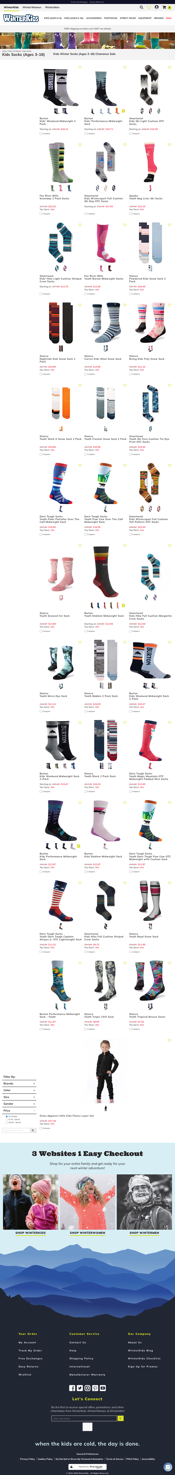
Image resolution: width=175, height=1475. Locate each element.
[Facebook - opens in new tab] (72, 1388)
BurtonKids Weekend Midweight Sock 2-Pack (149, 696)
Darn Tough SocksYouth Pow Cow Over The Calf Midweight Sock (103, 519)
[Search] (33, 1130)
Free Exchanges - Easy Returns (87, 2)
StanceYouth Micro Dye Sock (53, 694)
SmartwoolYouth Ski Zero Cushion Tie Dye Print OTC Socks (149, 439)
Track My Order (30, 1350)
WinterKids (11, 7)
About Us (135, 1342)
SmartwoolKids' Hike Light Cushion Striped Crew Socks (60, 278)
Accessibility (148, 1459)
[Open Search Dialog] (141, 7)
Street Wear (128, 18)
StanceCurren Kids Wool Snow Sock (103, 357)
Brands (159, 18)
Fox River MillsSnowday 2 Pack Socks (54, 197)
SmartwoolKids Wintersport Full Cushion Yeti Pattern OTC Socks (148, 519)
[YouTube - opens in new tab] (103, 1388)
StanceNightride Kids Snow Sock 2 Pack (57, 358)
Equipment (145, 18)
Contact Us (77, 1342)
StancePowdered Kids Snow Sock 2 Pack (147, 278)
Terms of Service (114, 1459)
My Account (27, 1342)
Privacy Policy (27, 1459)
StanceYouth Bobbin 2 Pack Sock (101, 694)
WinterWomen (32, 7)
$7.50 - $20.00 (14, 1119)
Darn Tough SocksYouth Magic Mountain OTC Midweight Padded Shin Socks (148, 776)
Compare (46, 133)
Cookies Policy (45, 1459)
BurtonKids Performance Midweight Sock (58, 856)
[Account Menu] (156, 7)
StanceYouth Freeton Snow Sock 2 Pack (105, 437)
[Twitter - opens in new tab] (80, 1388)
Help (73, 1350)
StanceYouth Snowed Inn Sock (55, 614)
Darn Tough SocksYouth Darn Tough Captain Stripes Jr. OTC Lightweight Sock (61, 936)
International (79, 1366)
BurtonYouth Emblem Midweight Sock (104, 614)
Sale (169, 18)
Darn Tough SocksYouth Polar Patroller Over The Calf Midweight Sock (59, 519)
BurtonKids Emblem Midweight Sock (103, 855)
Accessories (94, 18)
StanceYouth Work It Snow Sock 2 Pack (61, 437)
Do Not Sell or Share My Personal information (79, 1459)
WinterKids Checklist (144, 1358)
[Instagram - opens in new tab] (87, 1388)
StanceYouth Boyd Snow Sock (143, 935)
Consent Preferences (87, 1454)
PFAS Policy (132, 1459)
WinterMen (52, 7)
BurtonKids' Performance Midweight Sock (103, 121)
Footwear (110, 18)
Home (4, 51)
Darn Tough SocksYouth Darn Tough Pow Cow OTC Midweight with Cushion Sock (150, 856)
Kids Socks (27, 51)
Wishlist (25, 1374)
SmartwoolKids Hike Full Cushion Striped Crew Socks (103, 936)
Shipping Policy (81, 1358)
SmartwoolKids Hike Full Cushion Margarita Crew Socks (150, 615)
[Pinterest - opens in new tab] (95, 1388)
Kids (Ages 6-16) (73, 18)
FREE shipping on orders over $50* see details (87, 28)
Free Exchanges (31, 1358)
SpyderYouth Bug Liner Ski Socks (146, 197)
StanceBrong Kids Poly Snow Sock (146, 357)
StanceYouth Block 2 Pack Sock (100, 775)
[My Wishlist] (149, 7)
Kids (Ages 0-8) (53, 18)
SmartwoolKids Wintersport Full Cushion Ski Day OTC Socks (103, 198)
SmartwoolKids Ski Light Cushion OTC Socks (146, 121)
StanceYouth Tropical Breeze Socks (147, 1015)
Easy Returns (29, 1366)
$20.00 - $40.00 (14, 1122)
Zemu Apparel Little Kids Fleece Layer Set (67, 1115)
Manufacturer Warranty (87, 1374)
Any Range (12, 1116)
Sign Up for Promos (143, 1366)
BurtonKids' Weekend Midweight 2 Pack (58, 121)
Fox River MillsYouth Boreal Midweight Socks (103, 277)
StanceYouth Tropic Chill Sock (99, 1015)
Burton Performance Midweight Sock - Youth (60, 1015)
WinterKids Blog (140, 1350)
